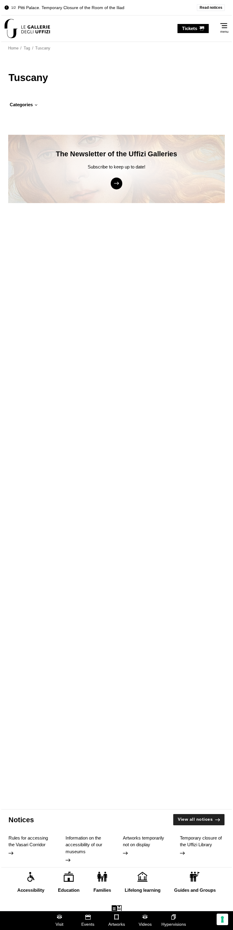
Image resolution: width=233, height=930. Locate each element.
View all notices (195, 819)
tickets (189, 28)
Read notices (211, 7)
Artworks (116, 924)
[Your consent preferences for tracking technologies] (222, 919)
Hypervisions (173, 924)
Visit (59, 924)
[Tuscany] (27, 28)
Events (87, 924)
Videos (145, 924)
